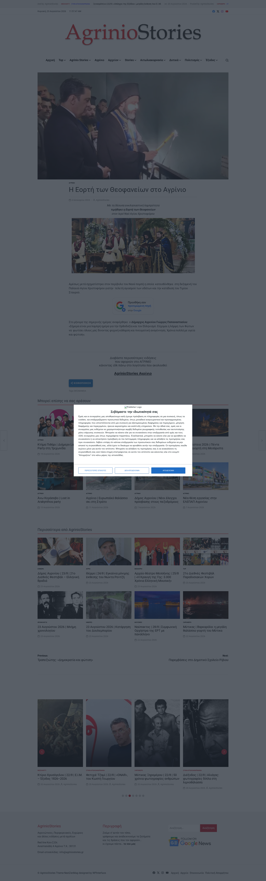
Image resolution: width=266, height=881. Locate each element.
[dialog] (133, 440)
